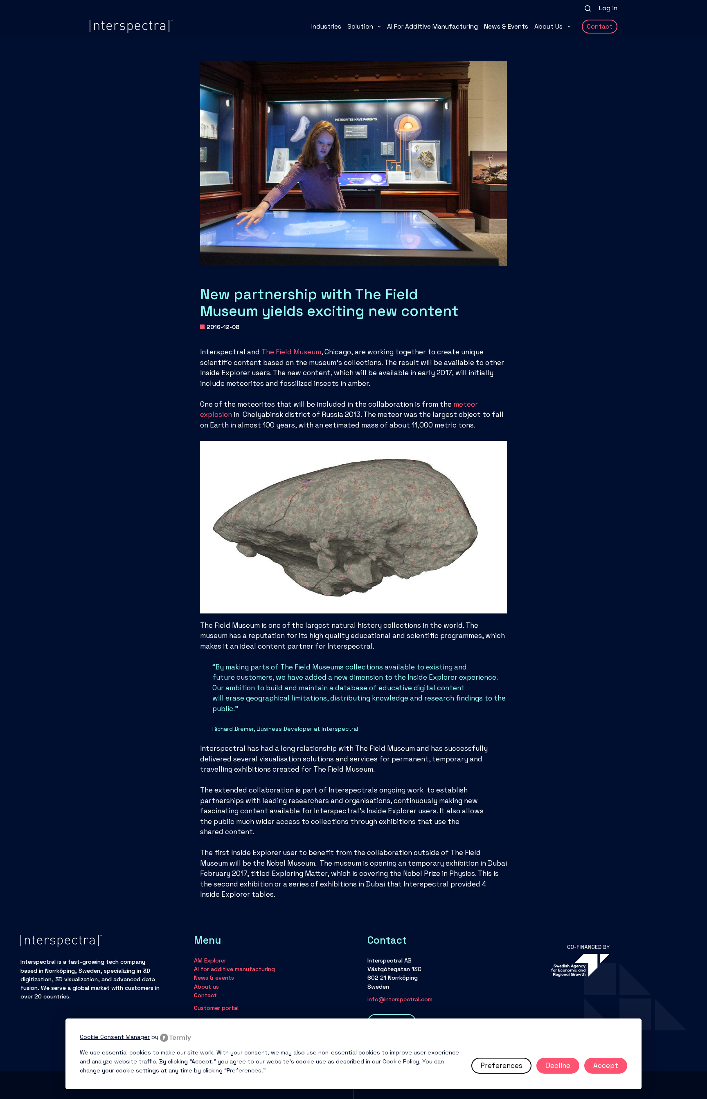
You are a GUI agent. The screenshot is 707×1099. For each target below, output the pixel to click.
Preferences (501, 1065)
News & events (506, 26)
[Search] (588, 8)
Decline (557, 1065)
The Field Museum (291, 351)
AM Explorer (210, 960)
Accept (605, 1065)
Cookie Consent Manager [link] (115, 1037)
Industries (326, 26)
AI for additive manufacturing (432, 26)
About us (548, 26)
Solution (360, 26)
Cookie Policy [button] (401, 1061)
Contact (599, 26)
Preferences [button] (244, 1070)
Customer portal (216, 1008)
